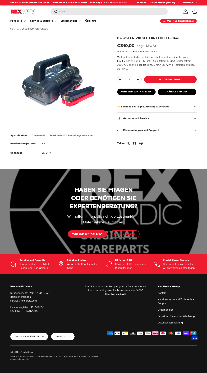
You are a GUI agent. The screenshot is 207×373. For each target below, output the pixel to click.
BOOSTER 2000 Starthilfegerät (35, 29)
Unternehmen (166, 309)
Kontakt (141, 2)
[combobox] (109, 11)
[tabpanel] (55, 148)
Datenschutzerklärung (170, 322)
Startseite (14, 29)
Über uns (90, 20)
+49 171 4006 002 (39, 293)
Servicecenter (27, 264)
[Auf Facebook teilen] (134, 143)
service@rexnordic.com (23, 300)
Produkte (16, 20)
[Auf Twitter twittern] (128, 143)
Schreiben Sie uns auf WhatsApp (176, 316)
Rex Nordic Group (25, 352)
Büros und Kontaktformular (178, 264)
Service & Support (41, 20)
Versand (121, 51)
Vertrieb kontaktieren (136, 91)
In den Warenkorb (170, 79)
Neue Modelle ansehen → (116, 2)
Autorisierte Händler (78, 264)
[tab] (18, 135)
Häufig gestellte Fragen (128, 264)
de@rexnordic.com (21, 296)
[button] (194, 11)
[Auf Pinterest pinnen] (141, 143)
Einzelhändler (69, 20)
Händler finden (177, 91)
